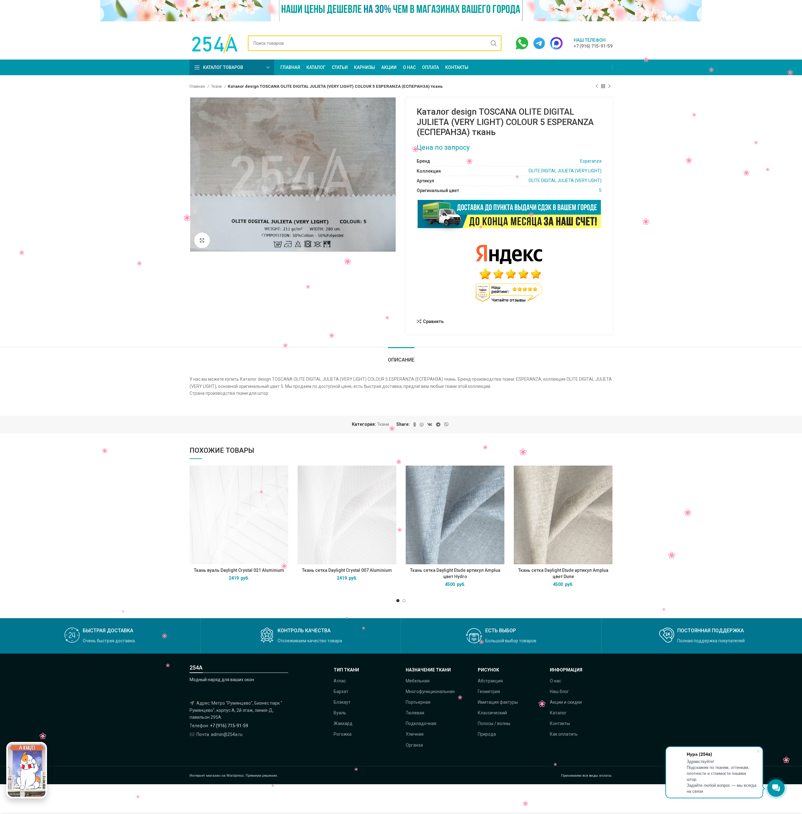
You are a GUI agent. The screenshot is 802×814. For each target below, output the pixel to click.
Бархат (341, 691)
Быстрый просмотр (283, 490)
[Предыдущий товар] (597, 86)
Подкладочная (421, 723)
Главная (198, 86)
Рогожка (343, 734)
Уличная (415, 734)
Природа (487, 734)
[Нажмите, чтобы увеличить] (202, 240)
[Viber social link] (446, 424)
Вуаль (340, 712)
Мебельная (418, 680)
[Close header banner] (794, 13)
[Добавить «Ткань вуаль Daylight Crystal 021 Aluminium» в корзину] (283, 476)
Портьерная (418, 702)
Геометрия (489, 691)
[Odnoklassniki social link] (414, 424)
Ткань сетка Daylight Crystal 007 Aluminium (347, 570)
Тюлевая (415, 712)
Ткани (217, 86)
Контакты (560, 723)
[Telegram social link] (438, 424)
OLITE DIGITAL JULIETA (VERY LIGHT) (565, 170)
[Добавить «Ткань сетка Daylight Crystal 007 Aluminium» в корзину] (391, 476)
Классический (492, 712)
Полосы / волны (494, 723)
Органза (414, 745)
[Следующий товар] (609, 86)
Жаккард (343, 723)
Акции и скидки (566, 702)
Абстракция (490, 680)
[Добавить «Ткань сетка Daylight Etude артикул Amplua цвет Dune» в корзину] (608, 476)
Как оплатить (564, 734)
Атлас (340, 680)
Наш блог (559, 691)
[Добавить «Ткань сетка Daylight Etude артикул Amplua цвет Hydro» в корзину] (500, 476)
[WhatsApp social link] (421, 424)
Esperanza (591, 161)
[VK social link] (429, 424)
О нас (555, 680)
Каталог (558, 712)
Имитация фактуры (498, 702)
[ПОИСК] (494, 43)
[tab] (401, 356)
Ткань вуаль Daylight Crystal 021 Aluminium (239, 570)
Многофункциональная (430, 691)
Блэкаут (342, 702)
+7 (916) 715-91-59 (229, 725)
